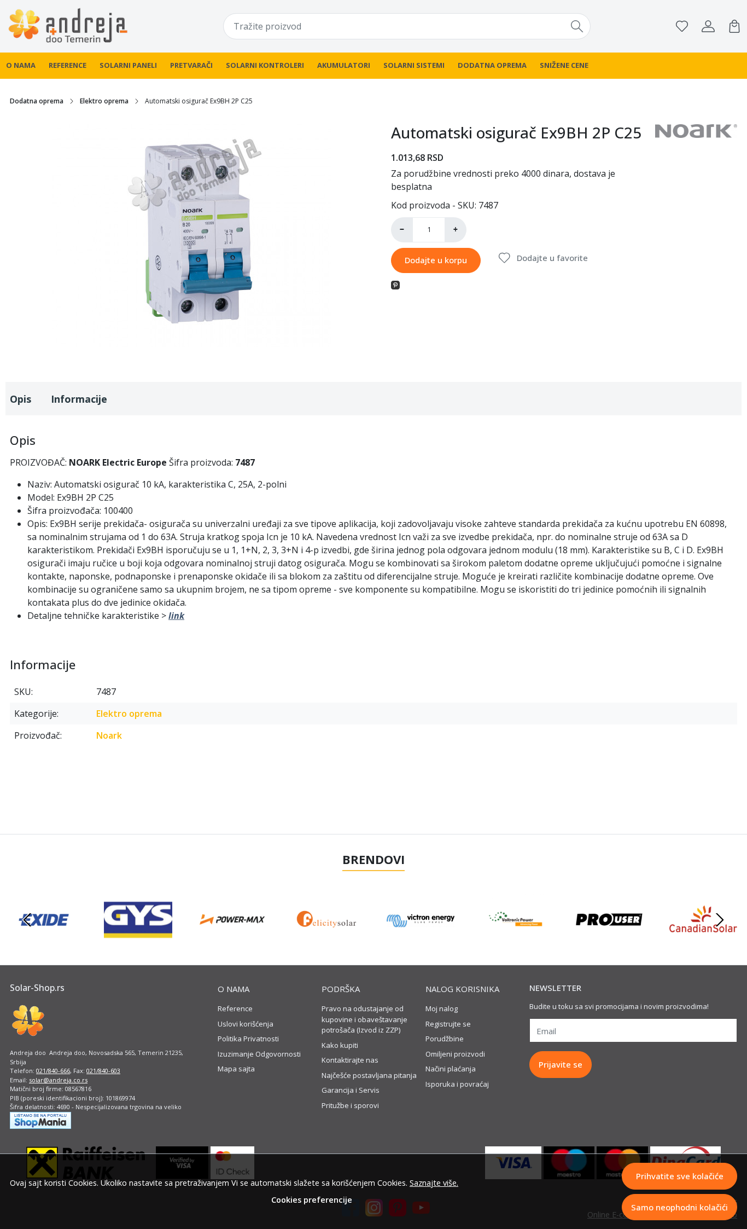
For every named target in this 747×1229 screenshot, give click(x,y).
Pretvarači (191, 65)
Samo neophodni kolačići (679, 1207)
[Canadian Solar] (703, 941)
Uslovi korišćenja (245, 1024)
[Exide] (44, 941)
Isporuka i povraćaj (457, 1084)
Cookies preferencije (311, 1200)
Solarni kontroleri (265, 65)
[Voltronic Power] (514, 941)
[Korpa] (734, 26)
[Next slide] (719, 920)
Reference (67, 65)
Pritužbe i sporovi (350, 1105)
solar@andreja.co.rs (58, 1080)
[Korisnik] (708, 26)
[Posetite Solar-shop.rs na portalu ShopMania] (40, 1120)
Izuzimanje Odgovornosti (259, 1054)
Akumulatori (343, 65)
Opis (20, 398)
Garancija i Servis (351, 1090)
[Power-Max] (232, 941)
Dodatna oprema (492, 65)
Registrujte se (448, 1024)
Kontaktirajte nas (350, 1060)
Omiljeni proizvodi (455, 1054)
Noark (109, 735)
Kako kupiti (340, 1045)
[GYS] (138, 941)
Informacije (79, 398)
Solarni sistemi (414, 65)
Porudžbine (444, 1039)
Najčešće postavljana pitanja (369, 1075)
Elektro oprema (104, 101)
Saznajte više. (434, 1183)
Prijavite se (560, 1064)
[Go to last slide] (27, 920)
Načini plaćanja (450, 1069)
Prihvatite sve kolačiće (679, 1175)
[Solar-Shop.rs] (72, 26)
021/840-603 (103, 1070)
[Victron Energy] (420, 941)
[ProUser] (609, 941)
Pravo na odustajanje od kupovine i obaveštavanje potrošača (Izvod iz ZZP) (364, 1019)
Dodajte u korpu (436, 259)
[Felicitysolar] (326, 941)
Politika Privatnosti (248, 1039)
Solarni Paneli (128, 65)
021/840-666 (53, 1070)
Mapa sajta (236, 1069)
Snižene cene (564, 65)
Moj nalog (441, 1008)
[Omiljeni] (681, 26)
